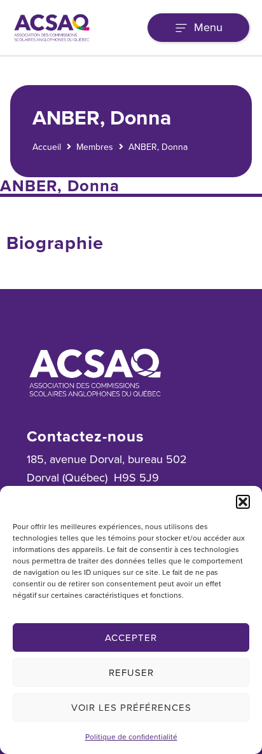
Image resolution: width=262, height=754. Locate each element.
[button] (243, 501)
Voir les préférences (131, 708)
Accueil (46, 147)
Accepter (131, 638)
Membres (94, 147)
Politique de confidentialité (131, 737)
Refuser (131, 673)
